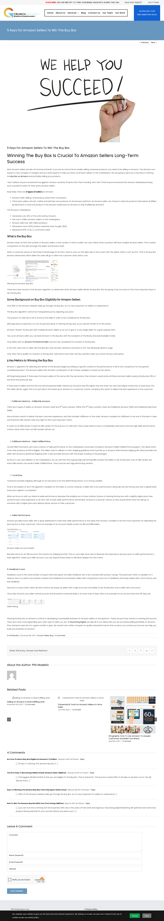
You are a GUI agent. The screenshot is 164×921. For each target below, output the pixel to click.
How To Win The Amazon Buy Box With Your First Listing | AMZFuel (35, 803)
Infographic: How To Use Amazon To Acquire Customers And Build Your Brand (130, 737)
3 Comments (30, 704)
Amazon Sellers (43, 635)
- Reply (81, 759)
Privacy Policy (91, 909)
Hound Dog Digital (78, 622)
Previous (145, 42)
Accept (135, 916)
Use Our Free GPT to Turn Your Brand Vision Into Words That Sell (82, 2)
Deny (147, 916)
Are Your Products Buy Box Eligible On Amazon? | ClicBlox (32, 759)
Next (153, 42)
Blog (51, 635)
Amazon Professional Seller (37, 342)
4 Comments (60, 635)
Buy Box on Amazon (19, 176)
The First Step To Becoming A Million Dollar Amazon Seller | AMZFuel (36, 773)
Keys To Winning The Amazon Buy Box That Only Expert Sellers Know (36, 790)
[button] (9, 719)
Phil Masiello (14, 635)
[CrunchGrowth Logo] (21, 8)
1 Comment (76, 710)
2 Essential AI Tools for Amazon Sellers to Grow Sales (80, 705)
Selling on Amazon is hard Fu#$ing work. (26, 701)
